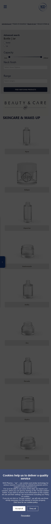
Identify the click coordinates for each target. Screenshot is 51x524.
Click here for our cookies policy (25, 502)
